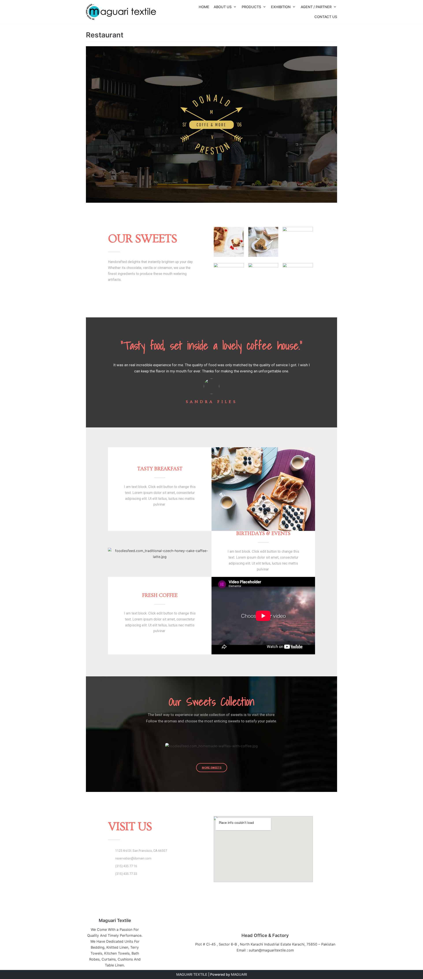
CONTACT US (325, 17)
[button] (263, 616)
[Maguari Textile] (121, 12)
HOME (204, 7)
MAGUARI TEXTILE (191, 974)
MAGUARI (239, 974)
